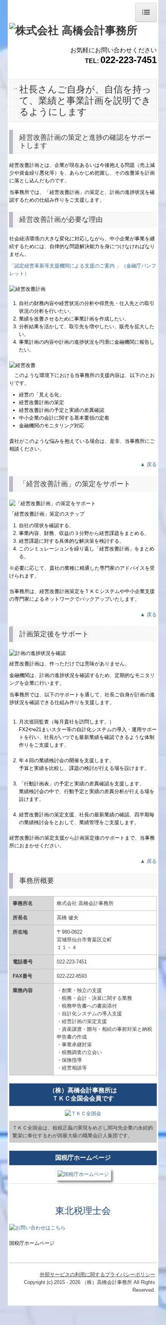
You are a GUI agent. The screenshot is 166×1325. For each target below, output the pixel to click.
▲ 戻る (148, 464)
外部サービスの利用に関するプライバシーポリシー (97, 1274)
